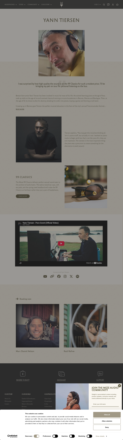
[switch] (55, 436)
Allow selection (107, 421)
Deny (107, 427)
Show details (100, 436)
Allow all (107, 414)
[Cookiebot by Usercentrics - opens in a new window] (12, 436)
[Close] (119, 385)
